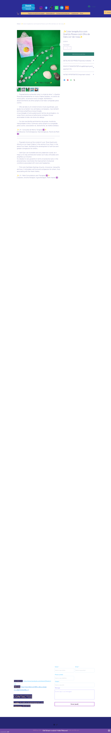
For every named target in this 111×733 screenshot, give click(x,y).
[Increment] (70, 47)
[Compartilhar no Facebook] (64, 80)
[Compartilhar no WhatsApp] (71, 80)
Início (18, 24)
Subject (57, 681)
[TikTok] (51, 8)
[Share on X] (74, 80)
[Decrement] (65, 47)
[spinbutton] (67, 47)
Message (57, 687)
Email (76, 666)
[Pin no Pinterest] (68, 80)
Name (56, 666)
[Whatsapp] (56, 8)
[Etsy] (67, 8)
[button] (18, 13)
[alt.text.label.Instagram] (41, 8)
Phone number (59, 674)
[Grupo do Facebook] (46, 8)
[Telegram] (62, 8)
